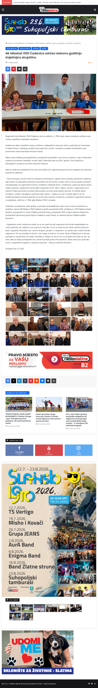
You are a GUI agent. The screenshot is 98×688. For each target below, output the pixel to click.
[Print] (25, 69)
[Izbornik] (3, 10)
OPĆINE (36, 48)
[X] (13, 380)
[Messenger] (42, 380)
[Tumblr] (25, 380)
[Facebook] (7, 69)
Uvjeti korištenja (50, 684)
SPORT (44, 48)
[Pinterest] (13, 69)
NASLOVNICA (25, 48)
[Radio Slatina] (49, 10)
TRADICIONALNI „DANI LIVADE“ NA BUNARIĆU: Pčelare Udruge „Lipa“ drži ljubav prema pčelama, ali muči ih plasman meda (18, 418)
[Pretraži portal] (95, 10)
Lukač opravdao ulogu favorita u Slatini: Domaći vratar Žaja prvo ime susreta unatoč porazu (48, 417)
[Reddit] (36, 380)
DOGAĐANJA (20, 43)
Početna (10, 43)
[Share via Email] (19, 69)
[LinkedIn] (19, 380)
